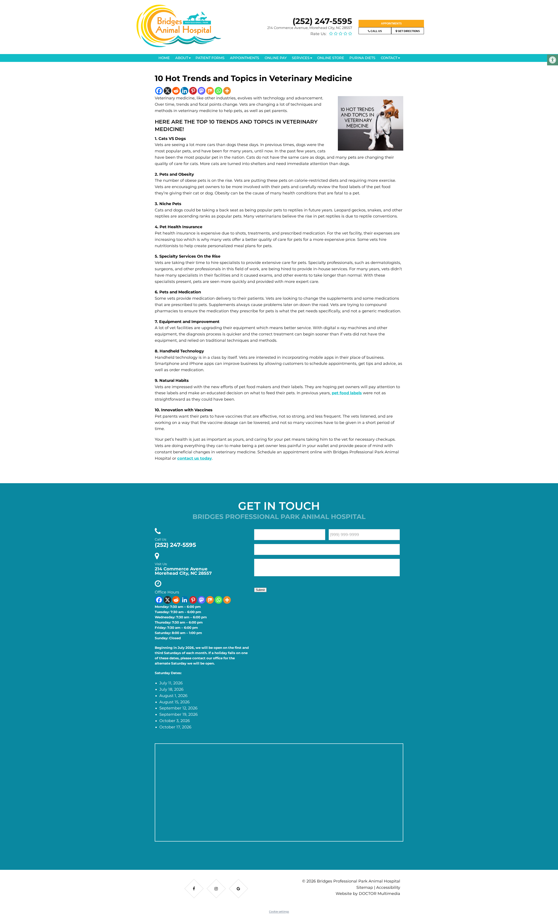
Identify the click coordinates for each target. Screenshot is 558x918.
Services (301, 58)
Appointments (391, 23)
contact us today (194, 458)
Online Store (330, 58)
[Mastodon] (201, 91)
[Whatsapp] (218, 91)
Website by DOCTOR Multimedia (368, 893)
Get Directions (408, 31)
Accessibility (388, 887)
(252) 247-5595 (322, 21)
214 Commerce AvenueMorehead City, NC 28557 (183, 571)
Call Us (376, 31)
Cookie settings (279, 911)
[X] (167, 91)
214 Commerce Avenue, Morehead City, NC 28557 (309, 28)
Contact (389, 58)
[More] (227, 91)
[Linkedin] (184, 91)
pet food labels (347, 393)
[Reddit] (176, 91)
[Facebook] (159, 91)
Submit (260, 590)
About (181, 58)
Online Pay (276, 58)
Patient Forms (210, 58)
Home (164, 58)
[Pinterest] (193, 91)
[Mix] (210, 91)
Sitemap (364, 887)
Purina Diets (362, 58)
